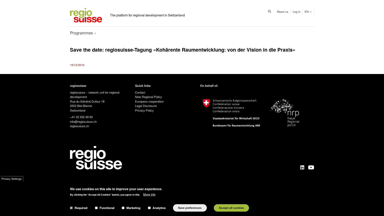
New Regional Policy (148, 97)
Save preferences (190, 207)
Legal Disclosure (146, 106)
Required (81, 208)
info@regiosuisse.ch (83, 121)
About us (282, 11)
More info (149, 194)
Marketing (133, 208)
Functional (107, 208)
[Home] (86, 15)
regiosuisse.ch (79, 126)
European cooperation (149, 101)
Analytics (159, 208)
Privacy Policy (144, 110)
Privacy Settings (11, 179)
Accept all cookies (231, 207)
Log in (296, 11)
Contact (140, 92)
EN (307, 11)
